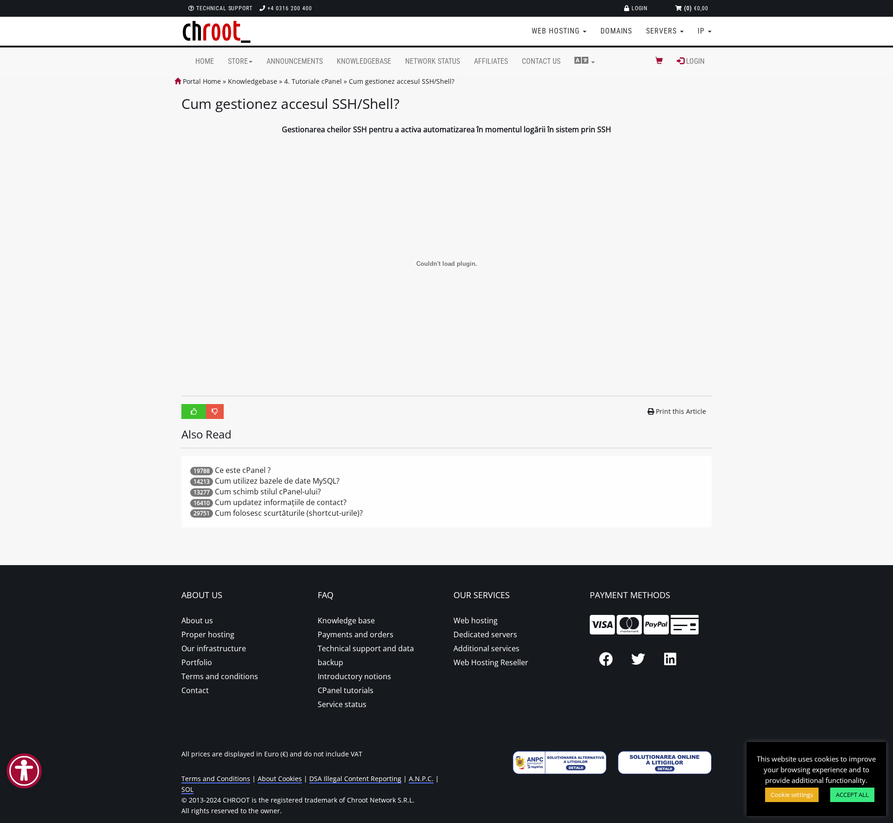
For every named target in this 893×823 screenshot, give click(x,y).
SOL (187, 789)
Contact (195, 690)
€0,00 (696, 8)
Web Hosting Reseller (490, 662)
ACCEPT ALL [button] (852, 794)
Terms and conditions (219, 676)
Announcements (295, 61)
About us (197, 620)
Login (639, 8)
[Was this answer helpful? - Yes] (194, 411)
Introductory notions (354, 676)
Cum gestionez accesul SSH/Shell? (401, 81)
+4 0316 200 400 (289, 8)
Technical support (223, 8)
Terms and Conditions (215, 778)
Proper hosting (207, 634)
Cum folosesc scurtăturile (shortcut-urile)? (289, 513)
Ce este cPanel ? (243, 470)
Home (204, 61)
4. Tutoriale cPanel (313, 81)
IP (702, 31)
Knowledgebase (364, 61)
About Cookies (280, 778)
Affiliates (491, 61)
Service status (342, 704)
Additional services (486, 648)
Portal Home (201, 81)
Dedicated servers (485, 634)
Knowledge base (346, 620)
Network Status (432, 61)
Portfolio (196, 662)
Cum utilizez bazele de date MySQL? (277, 481)
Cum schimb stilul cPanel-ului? (268, 491)
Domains (616, 31)
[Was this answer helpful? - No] (215, 411)
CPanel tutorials (345, 690)
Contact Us (541, 61)
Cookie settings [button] (792, 794)
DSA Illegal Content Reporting (355, 778)
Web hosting (475, 620)
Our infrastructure (213, 648)
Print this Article (681, 411)
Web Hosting (557, 31)
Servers (662, 31)
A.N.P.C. (421, 778)
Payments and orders (355, 634)
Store (238, 61)
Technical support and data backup (366, 655)
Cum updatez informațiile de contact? (281, 502)
